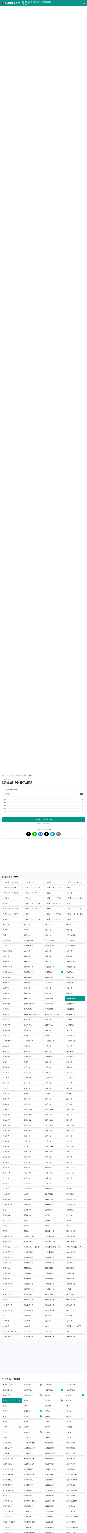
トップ (4, 775)
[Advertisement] (43, 855)
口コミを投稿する (45, 819)
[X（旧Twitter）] (28, 834)
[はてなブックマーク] (52, 834)
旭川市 (18, 775)
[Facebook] (40, 834)
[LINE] (34, 834)
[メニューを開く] (83, 3)
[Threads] (46, 834)
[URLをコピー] (58, 834)
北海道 (11, 775)
